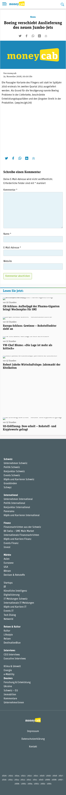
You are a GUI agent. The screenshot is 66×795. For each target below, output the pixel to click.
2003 (36, 784)
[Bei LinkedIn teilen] (39, 36)
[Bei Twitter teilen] (20, 36)
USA (6, 567)
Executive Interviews (15, 659)
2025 (10, 776)
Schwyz (8, 487)
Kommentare (10, 698)
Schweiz (8, 459)
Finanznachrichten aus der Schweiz (22, 527)
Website (7, 261)
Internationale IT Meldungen (19, 603)
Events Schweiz (12, 475)
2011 (35, 780)
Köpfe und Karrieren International (22, 515)
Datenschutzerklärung (33, 739)
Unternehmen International (18, 499)
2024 (17, 776)
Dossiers (8, 678)
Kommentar (10, 190)
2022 (29, 776)
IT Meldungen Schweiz (15, 599)
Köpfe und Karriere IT (15, 607)
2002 (43, 784)
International (11, 495)
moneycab (11, 73)
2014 (16, 780)
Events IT (9, 611)
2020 (42, 776)
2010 (41, 780)
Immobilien (10, 694)
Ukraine (8, 686)
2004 (30, 784)
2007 (60, 780)
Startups (8, 583)
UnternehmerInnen (14, 702)
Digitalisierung (11, 595)
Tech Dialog (10, 615)
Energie (8, 670)
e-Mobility (9, 674)
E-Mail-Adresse (12, 248)
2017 (61, 776)
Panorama (9, 511)
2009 (47, 780)
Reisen (7, 639)
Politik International (14, 503)
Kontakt (33, 747)
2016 (4, 780)
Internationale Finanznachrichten (21, 535)
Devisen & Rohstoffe (14, 575)
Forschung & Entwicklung (17, 682)
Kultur (7, 631)
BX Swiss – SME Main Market (19, 531)
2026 (4, 776)
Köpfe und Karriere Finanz (17, 539)
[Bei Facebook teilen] (26, 36)
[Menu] (4, 4)
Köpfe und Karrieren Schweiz (19, 479)
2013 (23, 780)
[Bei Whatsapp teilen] (33, 36)
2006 (17, 784)
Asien (7, 559)
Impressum (33, 731)
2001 (49, 784)
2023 (23, 776)
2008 (54, 780)
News (33, 17)
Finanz (7, 523)
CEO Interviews (12, 655)
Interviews (9, 650)
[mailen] (46, 36)
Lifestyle (8, 635)
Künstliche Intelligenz (15, 591)
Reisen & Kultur (12, 627)
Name (7, 234)
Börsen (7, 571)
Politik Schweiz (12, 467)
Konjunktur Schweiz (14, 471)
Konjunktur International (17, 507)
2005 (23, 784)
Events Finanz (11, 543)
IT (5, 587)
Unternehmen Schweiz (15, 463)
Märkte (7, 555)
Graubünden (10, 483)
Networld (8, 619)
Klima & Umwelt (12, 666)
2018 (54, 776)
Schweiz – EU (11, 690)
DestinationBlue (12, 643)
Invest (7, 547)
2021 (36, 776)
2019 (48, 776)
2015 (10, 780)
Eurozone (9, 563)
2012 (29, 780)
